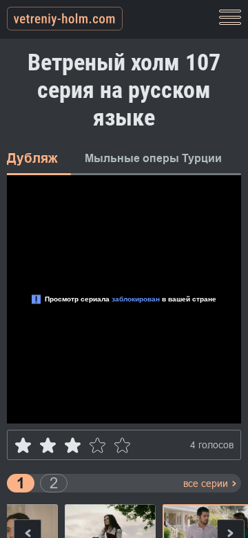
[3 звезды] (72, 445)
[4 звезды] (97, 445)
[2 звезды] (47, 445)
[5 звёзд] (122, 445)
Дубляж (32, 158)
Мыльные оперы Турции (153, 158)
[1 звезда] (23, 445)
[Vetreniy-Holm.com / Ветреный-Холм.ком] (65, 19)
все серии (205, 483)
